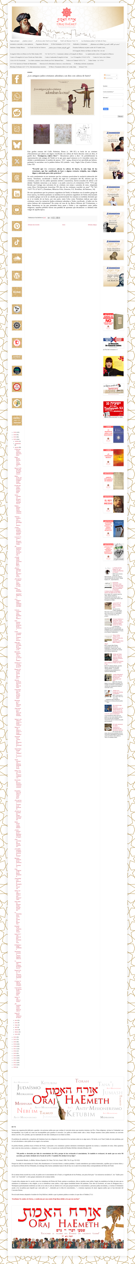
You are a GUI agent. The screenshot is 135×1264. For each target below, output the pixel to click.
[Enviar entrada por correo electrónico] (48, 217)
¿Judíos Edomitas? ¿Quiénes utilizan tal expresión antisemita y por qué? (118, 677)
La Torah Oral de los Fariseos (37, 47)
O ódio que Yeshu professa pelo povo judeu (18, 452)
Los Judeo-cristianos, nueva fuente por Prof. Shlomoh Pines (45, 60)
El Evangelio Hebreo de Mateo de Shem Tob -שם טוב (89, 51)
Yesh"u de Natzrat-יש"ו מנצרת (69, 41)
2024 (15, 437)
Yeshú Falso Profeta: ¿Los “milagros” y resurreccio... (18, 753)
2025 (15, 434)
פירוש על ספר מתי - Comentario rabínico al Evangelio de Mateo (64, 54)
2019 (15, 1044)
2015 (15, 1053)
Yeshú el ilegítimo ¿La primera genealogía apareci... (18, 521)
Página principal (14, 41)
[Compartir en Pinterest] (59, 218)
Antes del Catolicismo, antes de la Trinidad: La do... (18, 646)
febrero (17, 1032)
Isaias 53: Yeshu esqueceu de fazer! (18, 1015)
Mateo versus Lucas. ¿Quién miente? (17, 824)
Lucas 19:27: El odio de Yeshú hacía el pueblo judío (18, 991)
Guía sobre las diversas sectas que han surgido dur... (18, 906)
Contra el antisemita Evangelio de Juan (56, 57)
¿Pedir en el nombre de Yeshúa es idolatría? (118, 692)
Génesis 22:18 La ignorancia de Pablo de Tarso (18, 684)
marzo (16, 1029)
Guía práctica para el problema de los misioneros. (18, 625)
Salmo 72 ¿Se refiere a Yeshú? (18, 999)
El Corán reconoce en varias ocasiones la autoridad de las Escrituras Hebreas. (118, 727)
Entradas (107, 75)
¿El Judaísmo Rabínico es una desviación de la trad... (18, 551)
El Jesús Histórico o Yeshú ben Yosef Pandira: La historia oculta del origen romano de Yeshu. (118, 622)
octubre (17, 441)
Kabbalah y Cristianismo (80, 44)
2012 (15, 1060)
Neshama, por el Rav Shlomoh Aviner (18, 703)
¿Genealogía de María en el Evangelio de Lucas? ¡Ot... (18, 883)
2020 (15, 1042)
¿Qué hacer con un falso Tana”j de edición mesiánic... (18, 713)
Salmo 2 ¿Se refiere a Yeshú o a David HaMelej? (18, 722)
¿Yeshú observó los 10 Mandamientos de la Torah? (18, 833)
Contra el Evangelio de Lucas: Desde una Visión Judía (26, 57)
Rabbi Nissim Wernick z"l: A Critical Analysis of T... (18, 462)
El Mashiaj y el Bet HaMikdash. (18, 947)
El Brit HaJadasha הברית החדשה (60, 44)
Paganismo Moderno (42, 44)
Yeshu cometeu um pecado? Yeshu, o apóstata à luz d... (18, 499)
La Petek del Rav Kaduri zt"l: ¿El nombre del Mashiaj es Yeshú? (118, 570)
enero (16, 1034)
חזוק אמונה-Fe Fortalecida (17, 60)
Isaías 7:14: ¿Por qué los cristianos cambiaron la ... (18, 774)
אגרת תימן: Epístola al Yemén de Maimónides (23, 64)
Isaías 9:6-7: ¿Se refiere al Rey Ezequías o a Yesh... (18, 938)
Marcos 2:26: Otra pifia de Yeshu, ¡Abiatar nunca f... (18, 471)
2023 (15, 439)
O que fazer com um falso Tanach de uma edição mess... (18, 694)
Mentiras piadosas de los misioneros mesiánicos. (18, 862)
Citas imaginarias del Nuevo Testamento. (18, 872)
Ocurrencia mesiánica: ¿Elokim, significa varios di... (18, 955)
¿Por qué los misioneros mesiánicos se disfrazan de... (18, 805)
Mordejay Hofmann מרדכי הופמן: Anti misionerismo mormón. (28, 67)
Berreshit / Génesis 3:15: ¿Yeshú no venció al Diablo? (18, 656)
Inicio (63, 225)
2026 (15, 432)
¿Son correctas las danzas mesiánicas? (18, 843)
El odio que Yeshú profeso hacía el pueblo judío (18, 489)
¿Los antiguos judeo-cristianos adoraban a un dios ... (18, 603)
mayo (16, 1025)
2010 (15, 1065)
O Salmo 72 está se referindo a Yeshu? (18, 983)
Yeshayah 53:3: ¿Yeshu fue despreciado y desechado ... (18, 741)
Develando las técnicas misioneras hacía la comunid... (18, 784)
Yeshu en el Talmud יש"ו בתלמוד (75, 60)
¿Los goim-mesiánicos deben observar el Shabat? (18, 852)
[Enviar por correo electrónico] (52, 218)
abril (16, 1027)
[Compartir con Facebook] (57, 218)
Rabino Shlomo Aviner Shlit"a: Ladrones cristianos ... (18, 510)
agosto (17, 447)
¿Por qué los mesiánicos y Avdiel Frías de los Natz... (18, 582)
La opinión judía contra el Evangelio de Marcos (100, 54)
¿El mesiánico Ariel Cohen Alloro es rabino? (18, 1007)
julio (16, 1020)
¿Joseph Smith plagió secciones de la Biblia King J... (18, 561)
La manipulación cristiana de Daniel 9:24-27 (18, 964)
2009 (15, 1067)
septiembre (18, 443)
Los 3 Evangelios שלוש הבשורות (80, 57)
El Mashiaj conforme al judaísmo (84, 64)
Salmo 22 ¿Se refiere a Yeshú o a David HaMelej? (18, 731)
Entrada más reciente (33, 225)
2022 (15, 1037)
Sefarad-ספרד (83, 67)
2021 (15, 1039)
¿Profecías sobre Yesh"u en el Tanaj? (46, 41)
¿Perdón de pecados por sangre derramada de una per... (18, 815)
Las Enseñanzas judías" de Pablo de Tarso (93, 41)
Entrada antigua (92, 225)
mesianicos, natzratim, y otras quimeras (21, 44)
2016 (15, 1051)
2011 (15, 1062)
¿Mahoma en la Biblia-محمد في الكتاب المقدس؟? (105, 44)
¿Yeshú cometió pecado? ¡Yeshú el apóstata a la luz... (18, 531)
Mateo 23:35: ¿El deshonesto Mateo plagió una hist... (18, 480)
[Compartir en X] (55, 218)
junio (16, 1022)
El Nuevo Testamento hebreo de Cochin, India (62, 67)
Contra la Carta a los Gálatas (101, 57)
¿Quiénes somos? (27, 41)
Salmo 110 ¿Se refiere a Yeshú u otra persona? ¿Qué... (18, 895)
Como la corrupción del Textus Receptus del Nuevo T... (18, 614)
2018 (15, 1046)
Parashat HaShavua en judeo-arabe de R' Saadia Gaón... (89, 47)
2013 (15, 1058)
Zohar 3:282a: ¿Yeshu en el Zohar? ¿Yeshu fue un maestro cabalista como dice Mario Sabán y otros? (114, 639)
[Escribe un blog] (54, 218)
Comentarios (109, 78)
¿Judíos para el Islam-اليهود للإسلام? (59, 47)
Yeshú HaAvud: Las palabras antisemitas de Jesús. (18, 764)
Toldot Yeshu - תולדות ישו (96, 60)
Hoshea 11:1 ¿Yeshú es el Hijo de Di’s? (18, 665)
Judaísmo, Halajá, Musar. (17, 47)
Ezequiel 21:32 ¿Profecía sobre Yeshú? (18, 929)
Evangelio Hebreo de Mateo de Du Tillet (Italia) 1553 (26, 54)
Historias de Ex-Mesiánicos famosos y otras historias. (55, 64)
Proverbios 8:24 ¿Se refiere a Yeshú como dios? (18, 794)
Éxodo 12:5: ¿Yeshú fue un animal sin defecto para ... (18, 674)
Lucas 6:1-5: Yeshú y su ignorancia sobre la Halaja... (18, 540)
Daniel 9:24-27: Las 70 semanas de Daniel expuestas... (18, 975)
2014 (15, 1055)
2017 (15, 1048)
